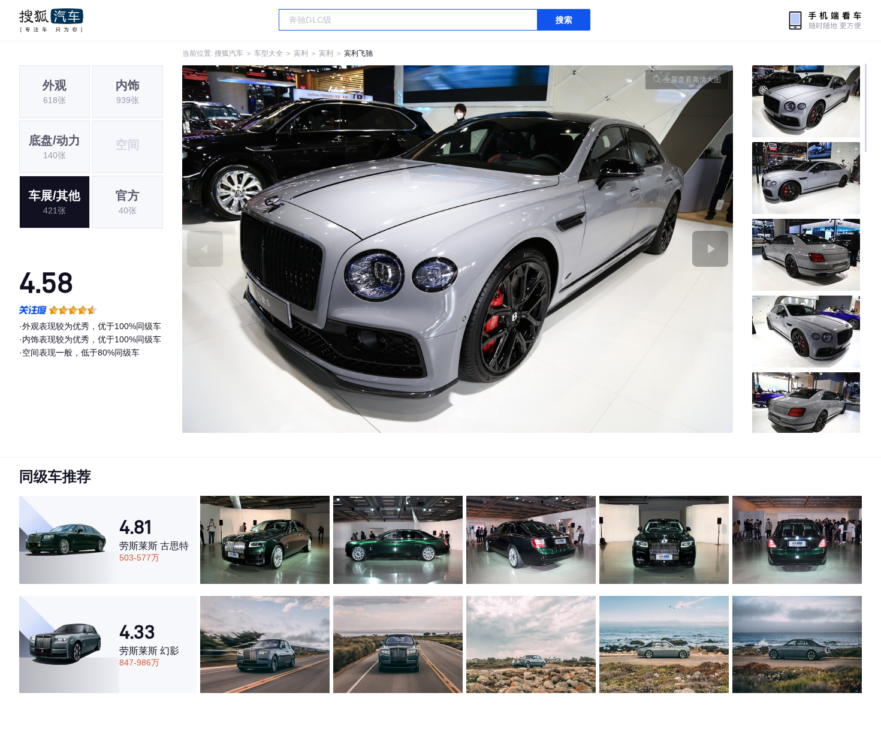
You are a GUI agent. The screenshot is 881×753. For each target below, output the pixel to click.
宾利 (301, 53)
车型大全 (268, 53)
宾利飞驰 (358, 53)
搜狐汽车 (51, 20)
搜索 (564, 20)
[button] (320, 249)
